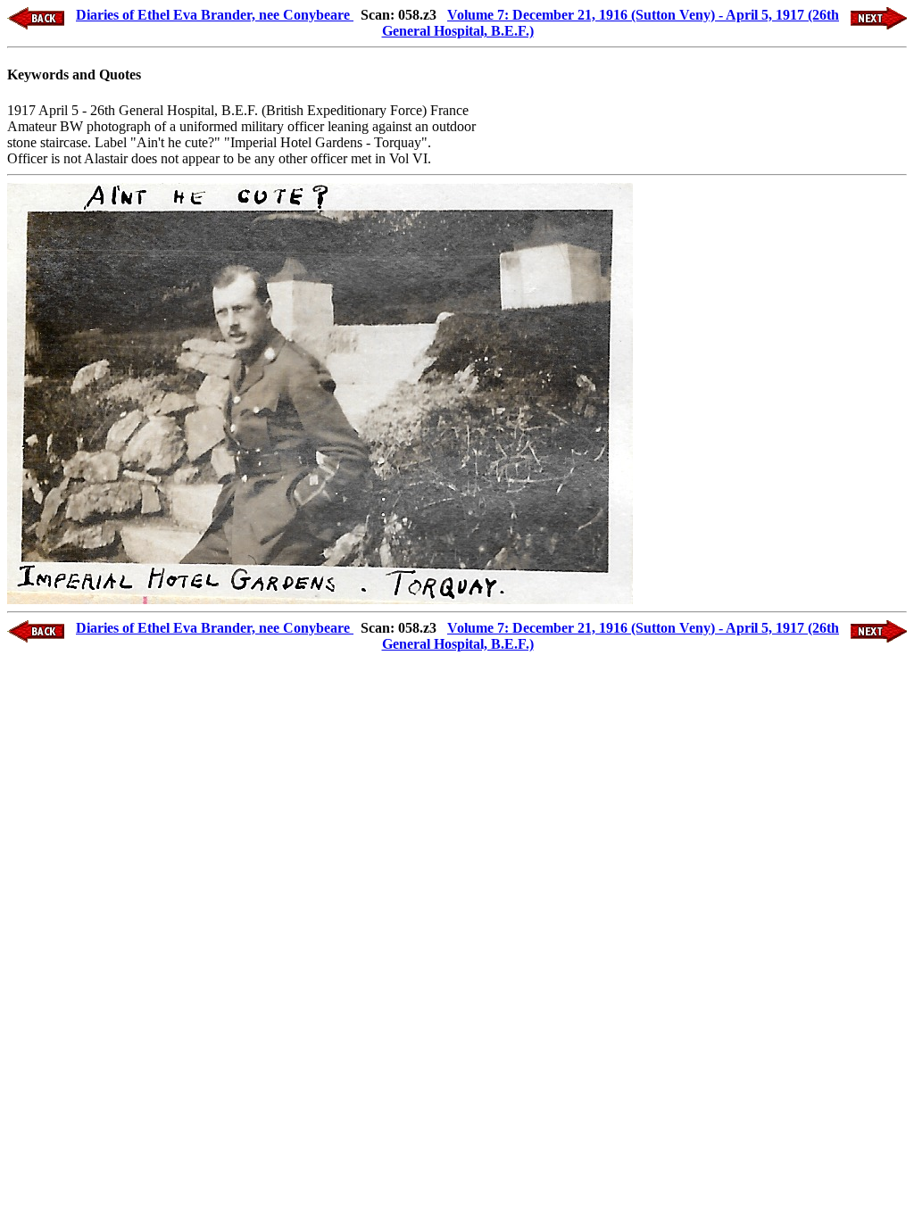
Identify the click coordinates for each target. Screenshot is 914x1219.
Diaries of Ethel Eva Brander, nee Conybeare (214, 14)
